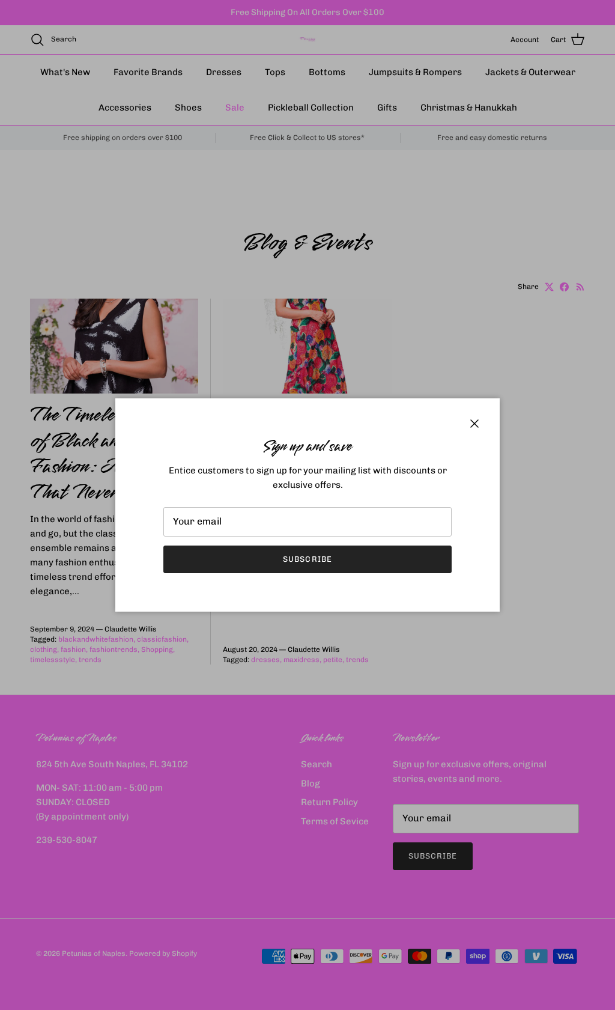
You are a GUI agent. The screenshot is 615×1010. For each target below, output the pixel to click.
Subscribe (307, 559)
